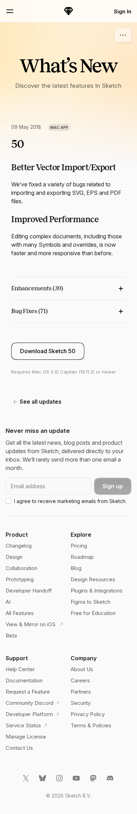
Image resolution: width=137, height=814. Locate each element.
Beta (11, 635)
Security (81, 703)
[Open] (123, 35)
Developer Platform (29, 714)
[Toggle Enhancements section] (68, 288)
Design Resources (93, 579)
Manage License (26, 736)
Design (14, 557)
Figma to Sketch (90, 601)
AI (8, 601)
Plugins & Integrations (97, 590)
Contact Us (19, 747)
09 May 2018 (26, 127)
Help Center (20, 669)
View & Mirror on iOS (31, 624)
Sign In (122, 11)
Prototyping (20, 579)
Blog (76, 568)
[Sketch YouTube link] (77, 781)
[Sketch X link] (26, 781)
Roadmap (82, 557)
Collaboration (21, 568)
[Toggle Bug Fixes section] (68, 311)
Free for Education (93, 613)
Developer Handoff (29, 590)
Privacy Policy (88, 714)
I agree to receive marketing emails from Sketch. (70, 501)
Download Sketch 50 (48, 351)
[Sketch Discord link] (110, 781)
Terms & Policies (91, 725)
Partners (81, 691)
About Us (82, 669)
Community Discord (29, 703)
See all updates (40, 401)
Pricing (79, 545)
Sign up (113, 486)
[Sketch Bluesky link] (43, 781)
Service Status (23, 725)
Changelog (19, 545)
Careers (80, 680)
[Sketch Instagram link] (60, 781)
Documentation (24, 680)
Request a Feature (28, 691)
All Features (20, 613)
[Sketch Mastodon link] (94, 781)
